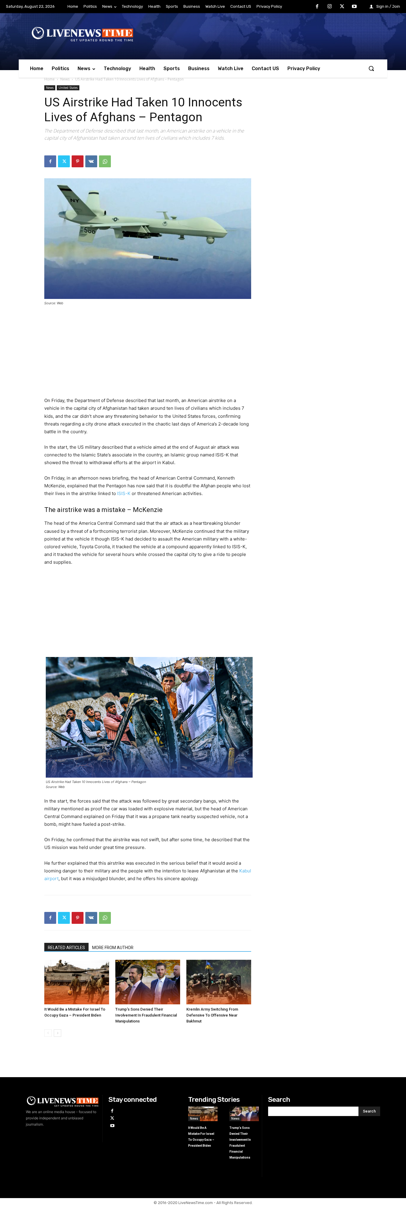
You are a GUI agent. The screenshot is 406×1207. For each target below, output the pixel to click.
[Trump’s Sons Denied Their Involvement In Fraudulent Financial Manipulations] (147, 982)
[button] (371, 68)
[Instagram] (329, 7)
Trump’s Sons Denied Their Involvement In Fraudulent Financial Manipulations (146, 1015)
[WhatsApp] (105, 161)
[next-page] (57, 1033)
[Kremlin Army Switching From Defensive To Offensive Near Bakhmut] (218, 982)
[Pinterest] (78, 161)
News (65, 79)
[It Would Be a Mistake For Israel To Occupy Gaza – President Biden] (76, 982)
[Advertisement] (147, 355)
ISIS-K (123, 493)
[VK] (91, 161)
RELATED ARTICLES (66, 947)
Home (49, 79)
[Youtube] (354, 7)
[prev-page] (48, 1033)
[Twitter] (342, 7)
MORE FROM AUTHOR (112, 947)
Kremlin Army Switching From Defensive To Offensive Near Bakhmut (212, 1015)
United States (68, 88)
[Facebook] (317, 7)
